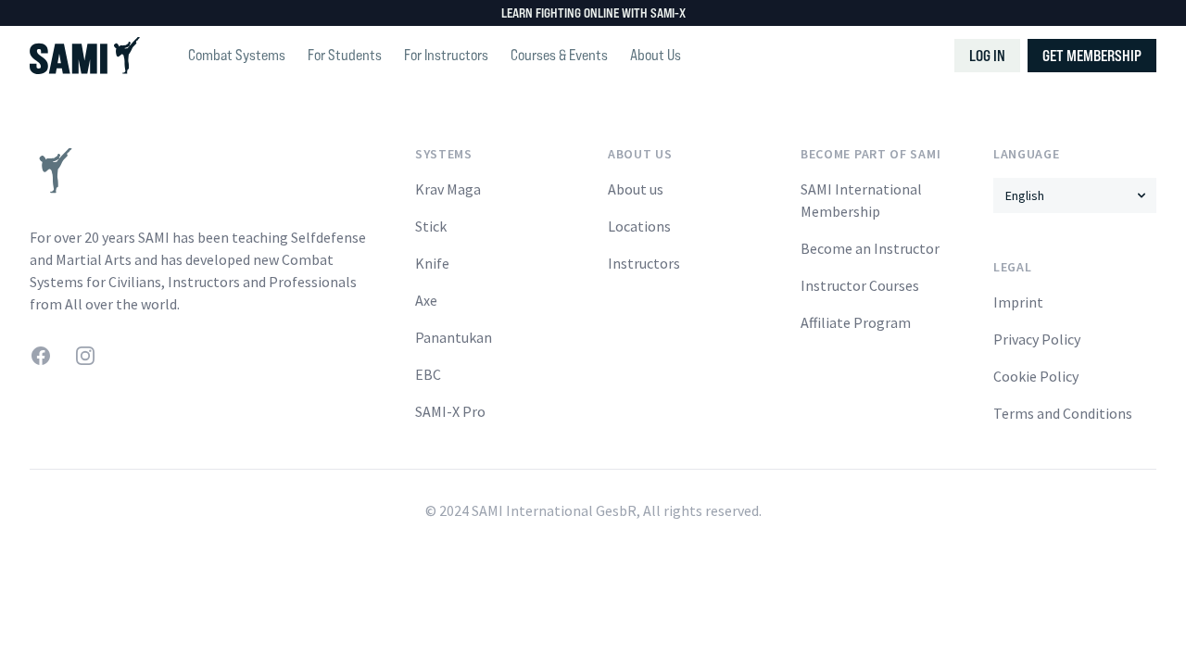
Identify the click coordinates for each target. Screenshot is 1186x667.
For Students (345, 55)
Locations (639, 226)
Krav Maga (448, 189)
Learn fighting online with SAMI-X (593, 12)
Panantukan (453, 337)
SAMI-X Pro (450, 411)
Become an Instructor (870, 248)
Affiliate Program (856, 322)
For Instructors (446, 55)
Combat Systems (236, 55)
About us (635, 189)
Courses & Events (559, 55)
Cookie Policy (1036, 376)
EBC (428, 374)
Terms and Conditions (1062, 413)
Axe (426, 300)
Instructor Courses (860, 285)
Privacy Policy (1036, 339)
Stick (431, 226)
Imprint (1018, 302)
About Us (655, 55)
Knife (432, 263)
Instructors (644, 263)
